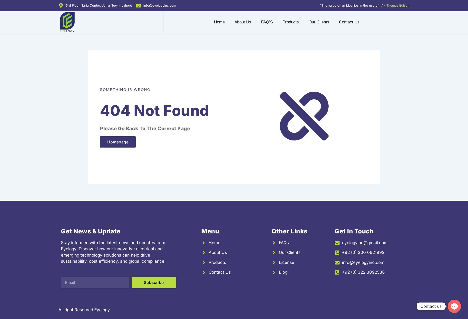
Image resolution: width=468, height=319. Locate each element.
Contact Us (349, 22)
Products (291, 22)
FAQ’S (267, 22)
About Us (242, 22)
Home (219, 22)
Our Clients (319, 22)
